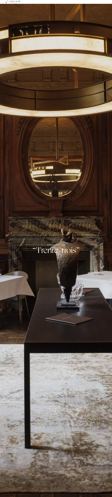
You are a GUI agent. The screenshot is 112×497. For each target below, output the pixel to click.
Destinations (51, 2)
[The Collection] (12, 2)
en (88, 2)
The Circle (80, 2)
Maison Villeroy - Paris (56, 245)
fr (90, 2)
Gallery (70, 2)
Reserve (103, 2)
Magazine (61, 2)
